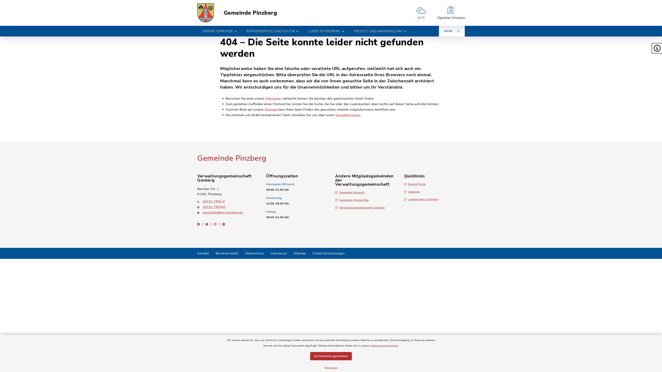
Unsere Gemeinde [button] (217, 31)
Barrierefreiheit (227, 253)
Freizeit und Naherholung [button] (378, 31)
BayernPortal (416, 184)
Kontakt (203, 253)
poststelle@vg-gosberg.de (223, 212)
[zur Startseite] (205, 13)
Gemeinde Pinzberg (250, 13)
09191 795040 (214, 207)
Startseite (273, 98)
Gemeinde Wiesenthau (354, 200)
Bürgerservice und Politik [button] (271, 31)
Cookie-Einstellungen (329, 253)
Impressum (331, 367)
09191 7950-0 (214, 201)
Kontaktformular (347, 115)
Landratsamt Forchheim (423, 199)
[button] (657, 48)
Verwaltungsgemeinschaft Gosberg (362, 208)
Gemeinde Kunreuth (352, 192)
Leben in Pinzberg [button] (324, 31)
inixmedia (414, 192)
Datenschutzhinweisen (384, 345)
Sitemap (270, 109)
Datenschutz (254, 253)
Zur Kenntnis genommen (331, 356)
